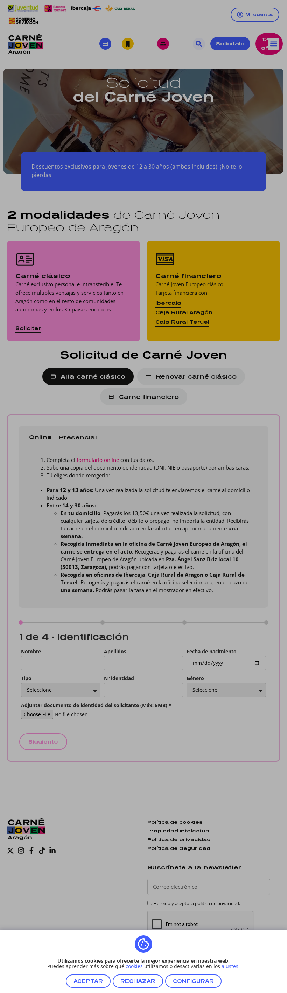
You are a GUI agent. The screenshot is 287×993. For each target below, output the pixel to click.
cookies (134, 966)
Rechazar (137, 981)
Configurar (193, 981)
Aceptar (88, 981)
